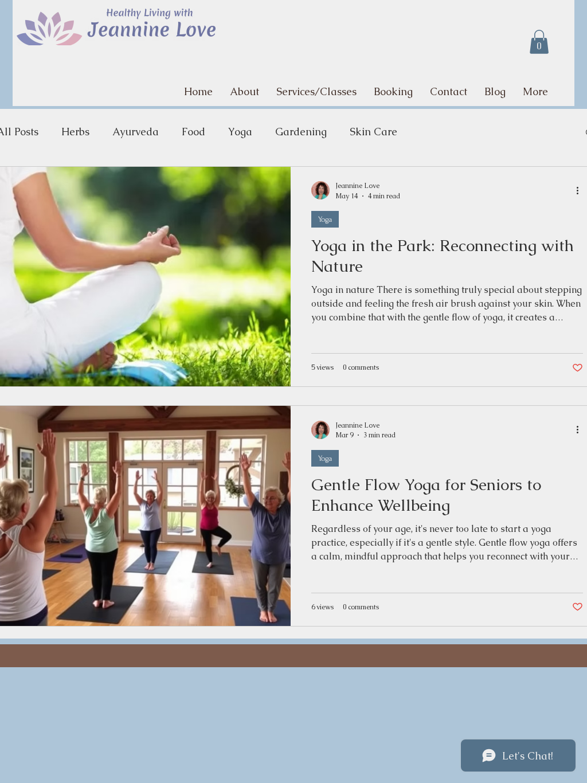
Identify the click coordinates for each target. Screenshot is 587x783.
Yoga (240, 131)
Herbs (75, 131)
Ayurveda (135, 131)
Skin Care (373, 131)
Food (193, 131)
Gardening (301, 131)
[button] (539, 42)
